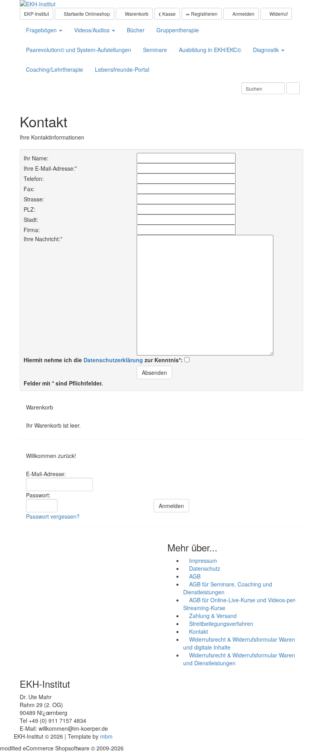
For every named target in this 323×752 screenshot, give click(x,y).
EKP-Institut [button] (36, 13)
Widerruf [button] (278, 13)
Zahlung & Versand (212, 616)
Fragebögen (42, 30)
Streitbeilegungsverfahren (220, 623)
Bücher (136, 30)
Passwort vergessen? (53, 516)
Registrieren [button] (203, 13)
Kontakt (197, 631)
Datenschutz (203, 568)
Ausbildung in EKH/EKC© (210, 50)
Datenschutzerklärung (113, 360)
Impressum (202, 560)
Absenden (154, 372)
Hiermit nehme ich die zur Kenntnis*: (104, 360)
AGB (193, 576)
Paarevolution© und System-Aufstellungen (78, 50)
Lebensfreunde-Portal (122, 69)
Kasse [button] (168, 13)
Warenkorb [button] (136, 13)
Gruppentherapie (177, 30)
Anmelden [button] (242, 13)
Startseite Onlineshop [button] (86, 13)
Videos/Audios (92, 30)
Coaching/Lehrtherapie (54, 69)
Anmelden (171, 506)
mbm (106, 736)
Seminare (155, 50)
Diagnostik (266, 50)
